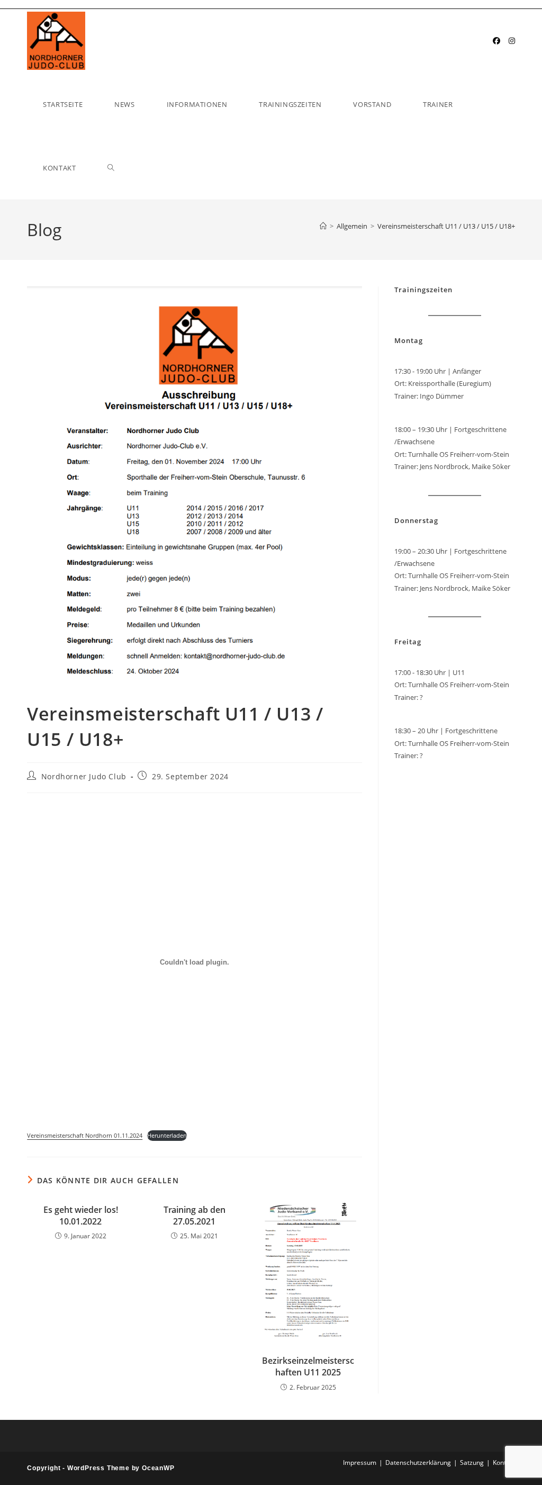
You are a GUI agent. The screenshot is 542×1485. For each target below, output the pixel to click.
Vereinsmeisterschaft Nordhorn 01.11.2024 (84, 1135)
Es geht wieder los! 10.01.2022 (80, 1215)
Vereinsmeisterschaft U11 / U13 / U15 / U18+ (446, 226)
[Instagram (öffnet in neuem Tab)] (511, 40)
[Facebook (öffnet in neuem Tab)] (496, 40)
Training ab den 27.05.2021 (194, 1215)
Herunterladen (167, 1135)
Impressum (359, 1462)
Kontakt (504, 1462)
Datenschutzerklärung (418, 1462)
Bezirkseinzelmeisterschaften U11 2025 (308, 1366)
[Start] (323, 226)
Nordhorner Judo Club (84, 776)
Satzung (472, 1462)
